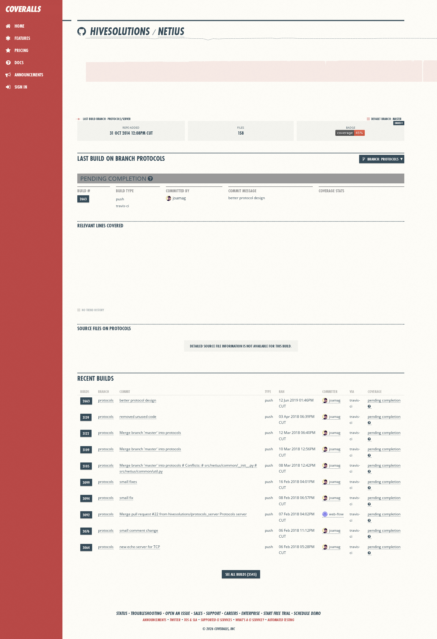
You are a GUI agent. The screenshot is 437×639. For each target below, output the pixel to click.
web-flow (336, 514)
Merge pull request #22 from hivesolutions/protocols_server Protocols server (183, 514)
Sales (198, 613)
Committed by (177, 191)
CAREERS (231, 613)
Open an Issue (177, 613)
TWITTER (175, 619)
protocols (106, 400)
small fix (126, 497)
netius (171, 31)
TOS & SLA (190, 619)
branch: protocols (382, 159)
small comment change (139, 530)
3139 (86, 417)
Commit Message (242, 191)
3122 (86, 433)
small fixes (128, 481)
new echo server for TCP (140, 546)
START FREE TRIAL (276, 613)
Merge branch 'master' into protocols (150, 432)
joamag (179, 198)
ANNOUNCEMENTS (154, 619)
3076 (86, 531)
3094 (86, 498)
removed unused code (138, 416)
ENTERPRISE (250, 613)
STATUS (121, 613)
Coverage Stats (331, 191)
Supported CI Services (216, 619)
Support (213, 613)
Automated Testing (281, 619)
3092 (86, 514)
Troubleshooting (146, 613)
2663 (83, 199)
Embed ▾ (399, 123)
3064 (86, 547)
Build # (83, 191)
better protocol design (246, 197)
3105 (86, 466)
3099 (86, 482)
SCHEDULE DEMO (307, 613)
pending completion (114, 178)
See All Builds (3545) (241, 574)
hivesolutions (120, 31)
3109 (86, 449)
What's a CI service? (249, 619)
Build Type (124, 191)
